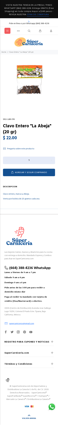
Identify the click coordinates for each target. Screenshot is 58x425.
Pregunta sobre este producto (20, 148)
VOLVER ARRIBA (29, 418)
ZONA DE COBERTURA (38, 14)
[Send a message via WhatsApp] (52, 407)
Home (3, 52)
